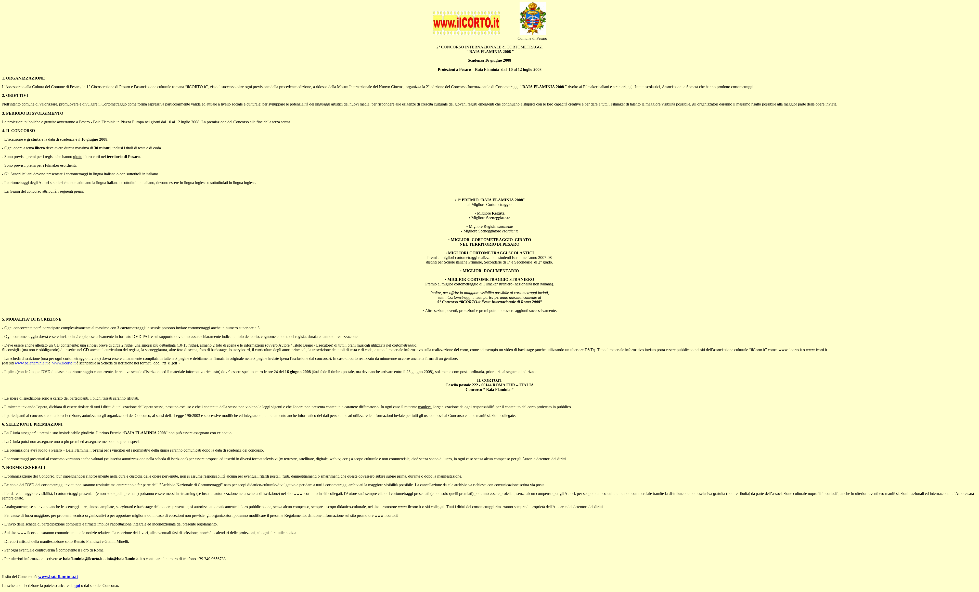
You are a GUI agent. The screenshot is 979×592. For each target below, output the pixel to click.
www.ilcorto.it (63, 363)
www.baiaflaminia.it (31, 363)
